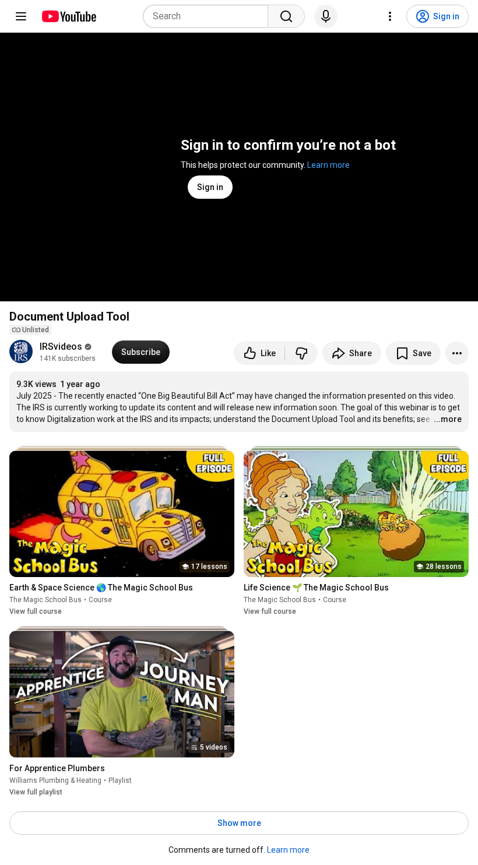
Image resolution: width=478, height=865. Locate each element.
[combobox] (209, 16)
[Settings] (390, 16)
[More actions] (457, 353)
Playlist (120, 780)
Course (100, 600)
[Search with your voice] (326, 16)
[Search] (286, 16)
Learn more (328, 165)
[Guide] (21, 16)
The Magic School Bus (45, 600)
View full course (35, 611)
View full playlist (35, 792)
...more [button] (448, 419)
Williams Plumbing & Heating (55, 780)
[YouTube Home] (68, 16)
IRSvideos (61, 346)
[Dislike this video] (301, 353)
